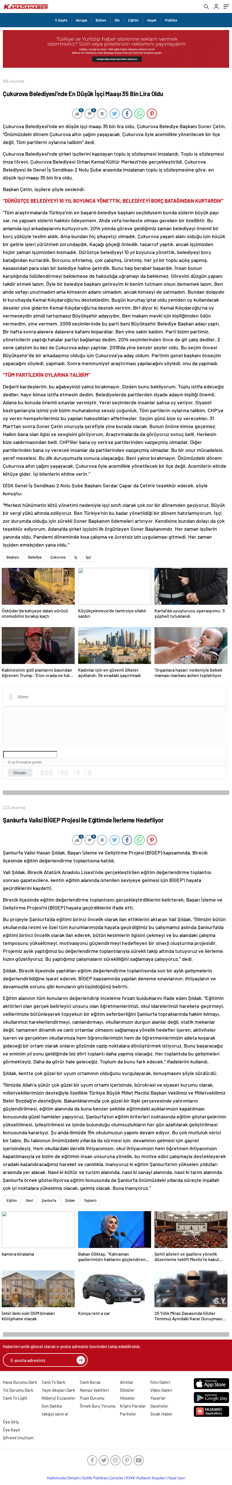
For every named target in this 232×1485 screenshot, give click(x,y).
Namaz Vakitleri (94, 1390)
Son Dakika (52, 1405)
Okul (29, 1200)
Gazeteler (159, 1405)
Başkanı (13, 557)
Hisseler (127, 1398)
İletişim (74, 1478)
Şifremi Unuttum (18, 1437)
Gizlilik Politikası (95, 1478)
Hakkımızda (56, 1478)
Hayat (151, 20)
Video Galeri (161, 1390)
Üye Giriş (11, 1421)
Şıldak (70, 1200)
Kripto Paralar (133, 1405)
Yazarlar (158, 1398)
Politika (171, 20)
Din (117, 20)
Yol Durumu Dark (18, 1390)
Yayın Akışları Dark (58, 1390)
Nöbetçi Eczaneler (59, 1398)
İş (75, 557)
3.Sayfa (61, 20)
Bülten (101, 20)
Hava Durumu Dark (20, 1382)
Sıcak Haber (161, 1413)
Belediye (35, 557)
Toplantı (90, 1200)
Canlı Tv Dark (53, 1382)
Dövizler (127, 1390)
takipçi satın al (55, 1413)
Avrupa (81, 20)
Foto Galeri (160, 1382)
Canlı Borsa (90, 1382)
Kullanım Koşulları (151, 1478)
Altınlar (127, 1382)
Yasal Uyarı (176, 1478)
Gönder (20, 772)
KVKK (130, 1478)
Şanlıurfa (49, 1200)
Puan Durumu (92, 1398)
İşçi (88, 557)
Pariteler (128, 1413)
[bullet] (66, 772)
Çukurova (58, 557)
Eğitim (133, 20)
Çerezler (117, 1478)
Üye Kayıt (11, 1429)
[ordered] (62, 772)
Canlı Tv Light (15, 1398)
